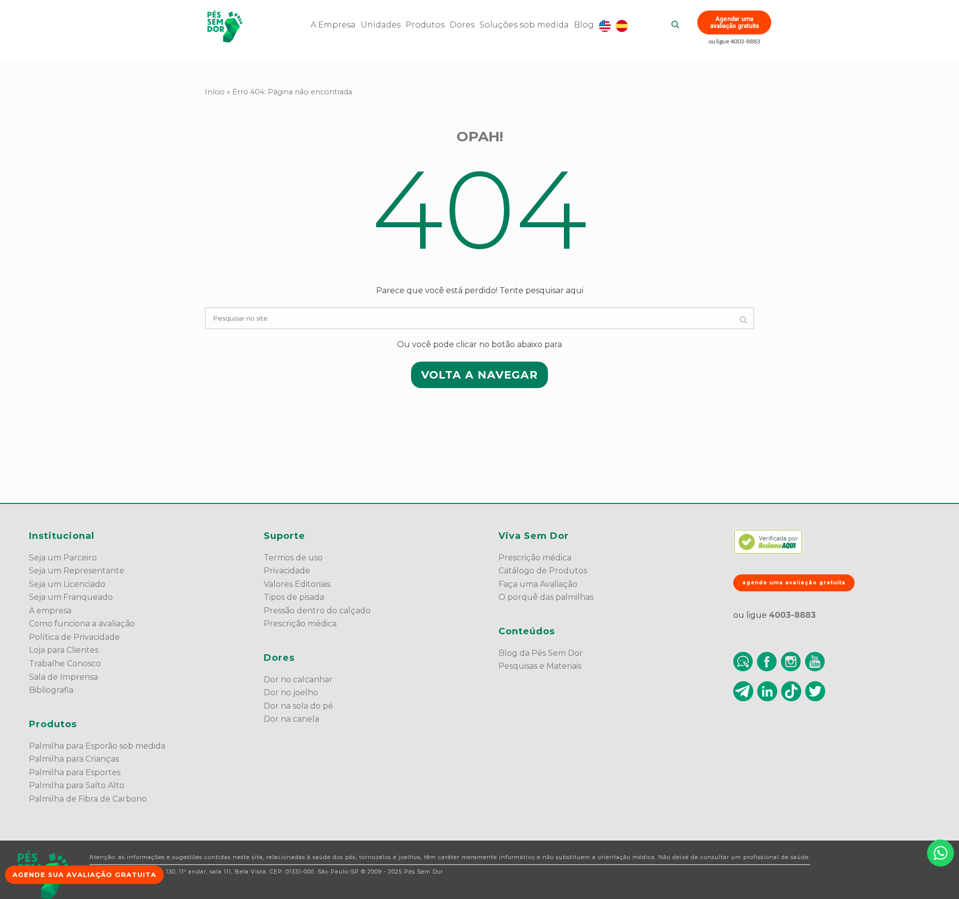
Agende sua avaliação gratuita (84, 875)
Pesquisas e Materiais (539, 666)
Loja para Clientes (63, 650)
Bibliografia (51, 690)
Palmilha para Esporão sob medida (97, 746)
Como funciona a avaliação (82, 623)
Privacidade (287, 570)
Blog (584, 24)
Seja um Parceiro (63, 557)
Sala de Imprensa (63, 677)
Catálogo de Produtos (542, 570)
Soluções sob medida (524, 24)
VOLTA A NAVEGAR (479, 374)
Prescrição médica (300, 623)
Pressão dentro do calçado (317, 610)
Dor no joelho (291, 692)
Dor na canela (291, 719)
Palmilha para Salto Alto (76, 785)
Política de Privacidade (74, 637)
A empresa (50, 610)
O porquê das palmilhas (545, 597)
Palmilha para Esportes (74, 772)
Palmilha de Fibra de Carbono (88, 799)
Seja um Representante (76, 570)
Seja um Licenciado (67, 584)
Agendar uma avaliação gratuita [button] (734, 22)
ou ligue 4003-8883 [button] (734, 41)
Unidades (381, 24)
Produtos (425, 24)
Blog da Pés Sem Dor (540, 653)
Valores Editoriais (297, 584)
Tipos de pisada (294, 597)
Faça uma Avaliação (537, 584)
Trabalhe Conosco (65, 663)
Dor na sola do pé (298, 706)
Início (215, 91)
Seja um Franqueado (71, 597)
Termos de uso (293, 557)
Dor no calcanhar (298, 679)
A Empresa (333, 24)
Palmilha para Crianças (74, 759)
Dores (462, 24)
